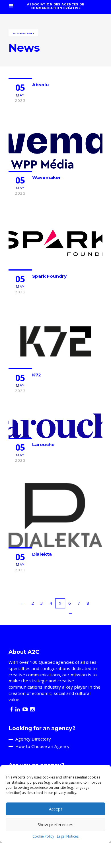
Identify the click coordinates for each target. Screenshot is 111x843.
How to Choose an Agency (42, 746)
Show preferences (55, 824)
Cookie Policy (43, 836)
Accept (55, 809)
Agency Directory (33, 739)
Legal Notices (68, 836)
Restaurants (19, 33)
